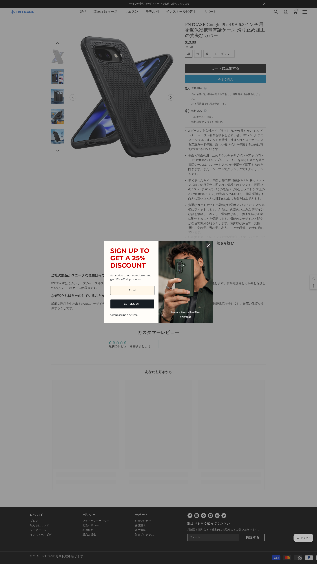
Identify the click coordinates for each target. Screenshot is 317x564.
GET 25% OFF (132, 304)
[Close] (208, 245)
